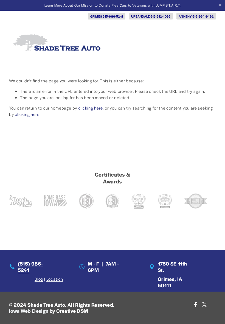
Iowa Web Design (29, 311)
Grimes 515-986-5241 (106, 16)
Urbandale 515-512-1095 (150, 16)
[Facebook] (195, 304)
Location (54, 279)
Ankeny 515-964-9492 (196, 16)
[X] (204, 304)
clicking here (90, 108)
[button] (220, 5)
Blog (39, 279)
